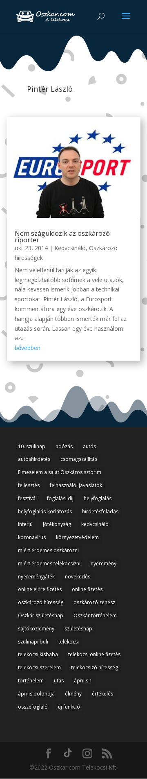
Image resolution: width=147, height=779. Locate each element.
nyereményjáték (36, 576)
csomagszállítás (78, 459)
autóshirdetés (34, 459)
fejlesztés (29, 485)
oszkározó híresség (40, 602)
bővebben (27, 348)
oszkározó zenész (94, 602)
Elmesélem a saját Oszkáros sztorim (59, 472)
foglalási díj (60, 498)
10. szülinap (31, 446)
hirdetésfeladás (100, 511)
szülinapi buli (33, 641)
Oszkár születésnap (40, 615)
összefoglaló (33, 706)
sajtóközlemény (36, 628)
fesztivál (27, 498)
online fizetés (87, 589)
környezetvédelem (77, 537)
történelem (31, 680)
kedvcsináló (95, 524)
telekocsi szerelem (39, 667)
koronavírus (32, 537)
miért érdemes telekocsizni (49, 563)
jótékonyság (57, 524)
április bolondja (36, 693)
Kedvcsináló (70, 248)
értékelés (102, 693)
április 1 (83, 680)
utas (59, 680)
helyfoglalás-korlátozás (45, 511)
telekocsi (68, 641)
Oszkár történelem (95, 615)
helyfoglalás (97, 498)
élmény (73, 693)
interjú (25, 524)
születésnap (78, 628)
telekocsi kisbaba (38, 654)
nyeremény (103, 563)
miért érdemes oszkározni (48, 550)
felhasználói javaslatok (76, 485)
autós (89, 446)
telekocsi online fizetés (94, 654)
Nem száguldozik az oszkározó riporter (62, 236)
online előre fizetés (40, 589)
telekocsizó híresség (94, 667)
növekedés (77, 576)
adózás (64, 446)
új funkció (69, 706)
